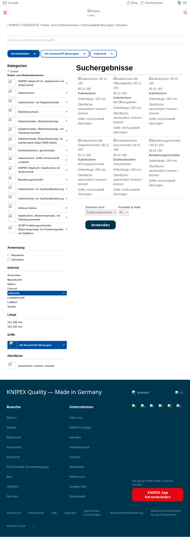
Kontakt (143, 392)
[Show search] (184, 12)
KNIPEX (14, 25)
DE (181, 392)
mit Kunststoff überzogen (97, 25)
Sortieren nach (94, 207)
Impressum (14, 513)
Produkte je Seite (129, 207)
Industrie (121, 25)
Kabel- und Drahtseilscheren (60, 25)
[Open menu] (31, 12)
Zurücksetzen (20, 53)
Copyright (70, 513)
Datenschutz (36, 513)
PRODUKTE (30, 25)
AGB (54, 513)
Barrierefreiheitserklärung (126, 513)
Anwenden (179, 40)
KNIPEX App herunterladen (158, 494)
